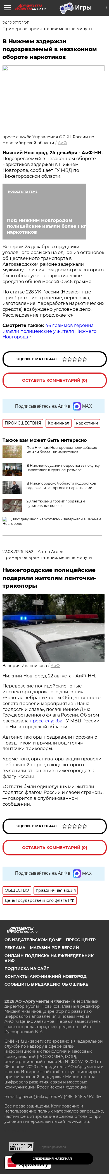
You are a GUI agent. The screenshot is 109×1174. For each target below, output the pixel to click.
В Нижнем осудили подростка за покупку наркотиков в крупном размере (63, 467)
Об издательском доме (32, 939)
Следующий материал (52, 1159)
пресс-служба (46, 721)
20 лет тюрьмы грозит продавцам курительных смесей (56, 503)
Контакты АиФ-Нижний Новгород (45, 976)
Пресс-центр (81, 939)
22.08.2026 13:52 (18, 551)
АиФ (62, 142)
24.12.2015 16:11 (16, 22)
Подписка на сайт (26, 968)
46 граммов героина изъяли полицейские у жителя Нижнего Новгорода (49, 331)
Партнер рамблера (52, 1147)
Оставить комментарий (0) (54, 380)
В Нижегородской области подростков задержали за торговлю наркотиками (61, 485)
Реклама (14, 947)
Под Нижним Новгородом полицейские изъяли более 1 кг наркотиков (62, 449)
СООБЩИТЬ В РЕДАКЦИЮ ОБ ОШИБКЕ (46, 984)
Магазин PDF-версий (54, 947)
